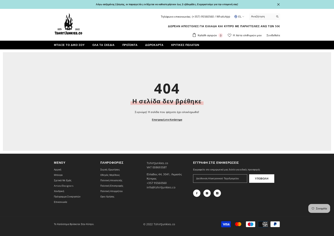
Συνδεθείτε (273, 35)
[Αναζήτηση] (264, 16)
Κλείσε (278, 4)
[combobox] (261, 16)
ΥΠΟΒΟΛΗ (261, 178)
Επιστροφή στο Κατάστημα (167, 119)
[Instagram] (207, 193)
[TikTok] (217, 193)
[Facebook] (196, 193)
